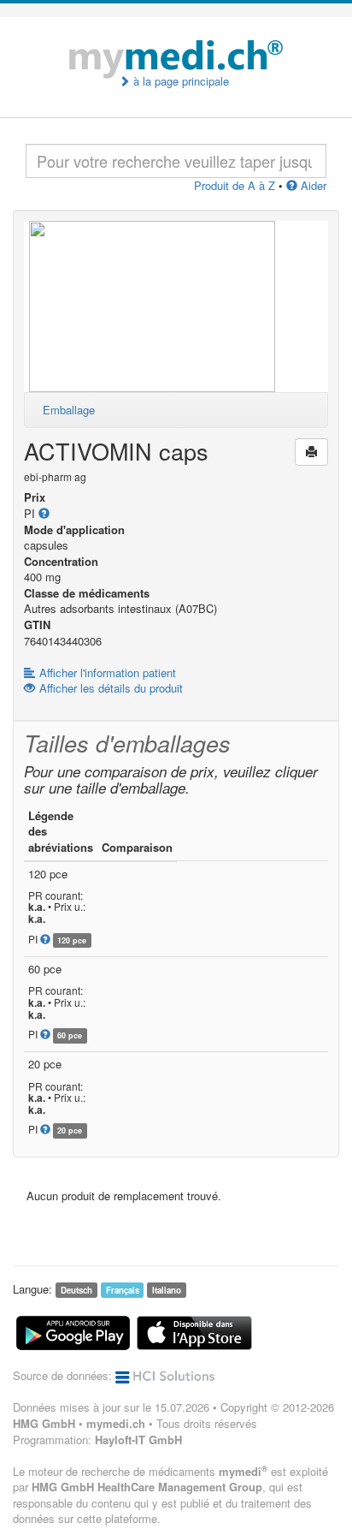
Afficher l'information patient (107, 672)
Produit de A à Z (234, 185)
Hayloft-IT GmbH (138, 1439)
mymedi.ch (115, 1423)
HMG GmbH (44, 1423)
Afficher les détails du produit (111, 688)
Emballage (69, 410)
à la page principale (179, 81)
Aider (311, 185)
